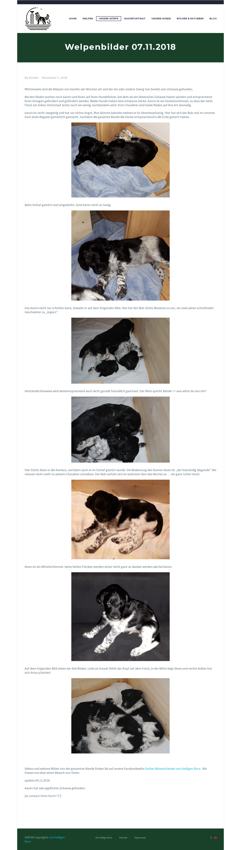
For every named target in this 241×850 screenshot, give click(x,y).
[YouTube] (215, 837)
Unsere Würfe (108, 18)
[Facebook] (211, 837)
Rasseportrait (135, 18)
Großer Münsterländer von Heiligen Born (173, 768)
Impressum (140, 838)
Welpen (87, 18)
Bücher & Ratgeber (190, 18)
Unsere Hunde (161, 18)
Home (73, 18)
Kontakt (123, 838)
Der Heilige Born (103, 838)
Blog (213, 18)
